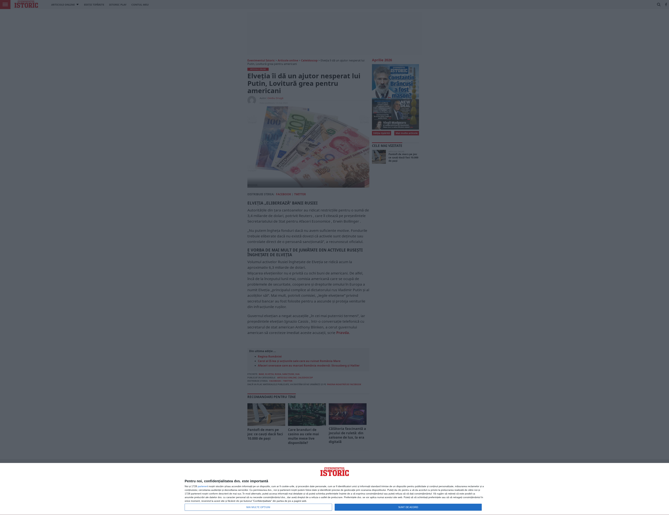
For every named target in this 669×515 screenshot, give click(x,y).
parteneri (203, 486)
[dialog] (334, 489)
